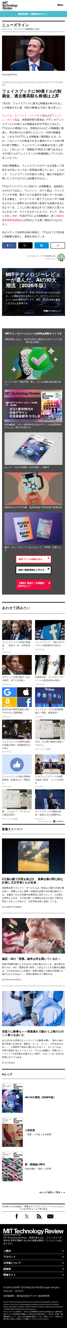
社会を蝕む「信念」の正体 (38, 1166)
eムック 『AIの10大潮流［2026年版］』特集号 (27, 467)
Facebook (17, 1218)
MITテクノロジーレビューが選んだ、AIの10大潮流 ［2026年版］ (33, 280)
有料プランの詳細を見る (30, 559)
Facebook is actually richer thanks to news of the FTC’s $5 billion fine (32, 83)
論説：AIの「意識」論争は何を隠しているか (30, 959)
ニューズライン (15, 25)
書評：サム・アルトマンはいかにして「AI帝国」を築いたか (33, 548)
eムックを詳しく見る (50, 1192)
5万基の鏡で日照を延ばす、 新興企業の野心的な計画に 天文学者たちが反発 (32, 881)
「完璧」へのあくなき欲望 (38, 1132)
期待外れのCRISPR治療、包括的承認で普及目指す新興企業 (33, 507)
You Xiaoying (9, 1062)
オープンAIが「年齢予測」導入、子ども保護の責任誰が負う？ (33, 383)
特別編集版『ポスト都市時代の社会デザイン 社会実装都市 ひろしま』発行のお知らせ (33, 426)
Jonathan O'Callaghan (13, 907)
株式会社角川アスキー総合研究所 (33, 1296)
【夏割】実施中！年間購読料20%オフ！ (31, 584)
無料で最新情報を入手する (31, 570)
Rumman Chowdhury (12, 979)
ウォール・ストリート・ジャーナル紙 (23, 115)
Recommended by (45, 821)
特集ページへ (50, 311)
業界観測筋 (13, 220)
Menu (60, 5)
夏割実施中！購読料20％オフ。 (33, 14)
